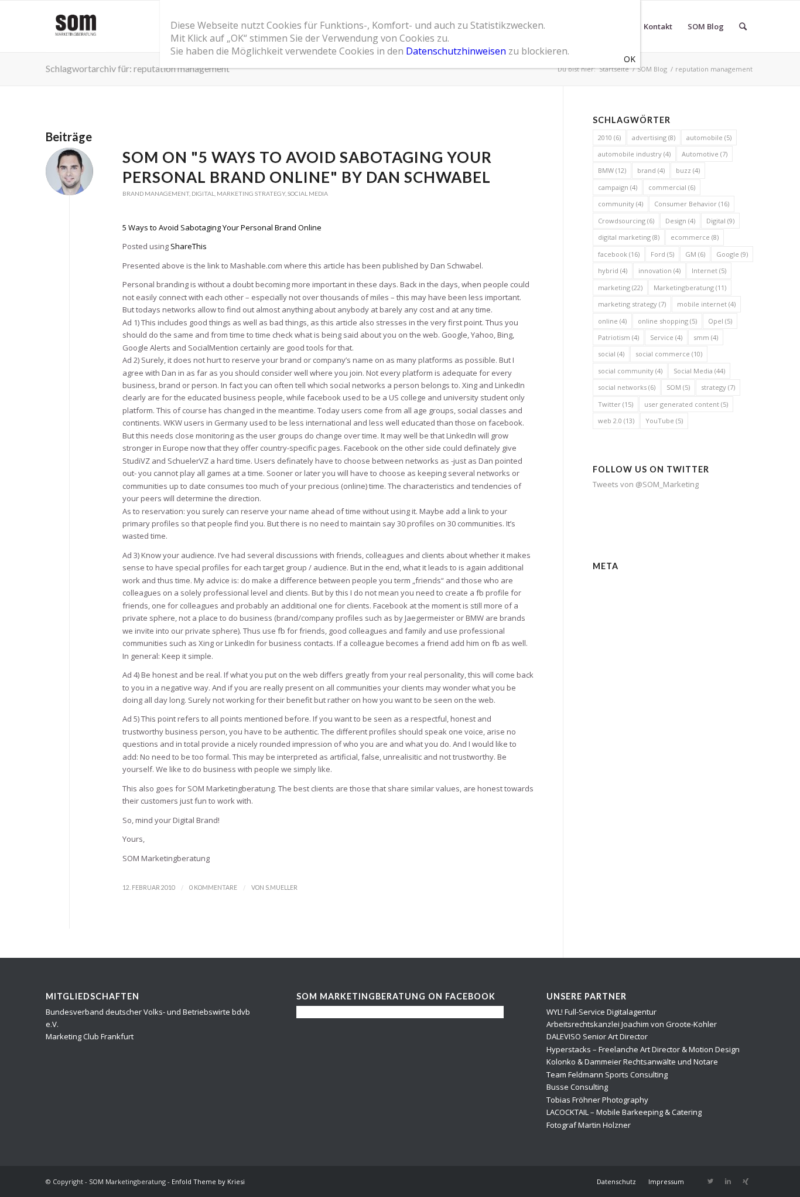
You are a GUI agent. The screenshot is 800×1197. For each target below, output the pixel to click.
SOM (678, 387)
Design (680, 220)
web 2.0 (616, 420)
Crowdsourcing (626, 220)
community (620, 203)
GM (695, 254)
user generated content (686, 404)
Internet (709, 270)
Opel (720, 321)
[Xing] (745, 1181)
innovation (659, 270)
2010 (609, 137)
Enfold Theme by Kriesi (208, 1181)
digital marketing (628, 237)
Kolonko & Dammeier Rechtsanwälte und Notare (632, 1061)
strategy (718, 387)
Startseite (614, 68)
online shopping (667, 321)
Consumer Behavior (691, 203)
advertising (653, 137)
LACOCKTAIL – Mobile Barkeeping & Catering (624, 1112)
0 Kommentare (213, 887)
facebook (619, 254)
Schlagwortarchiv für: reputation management (138, 68)
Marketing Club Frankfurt (90, 1036)
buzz (688, 170)
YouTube (664, 420)
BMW (612, 170)
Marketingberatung (690, 287)
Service (666, 337)
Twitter (615, 404)
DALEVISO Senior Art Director (597, 1036)
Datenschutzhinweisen (456, 51)
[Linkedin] (728, 1181)
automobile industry (634, 153)
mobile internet (706, 304)
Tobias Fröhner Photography (597, 1099)
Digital (203, 193)
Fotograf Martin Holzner (588, 1125)
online (612, 321)
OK (629, 58)
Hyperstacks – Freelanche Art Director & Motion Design (643, 1049)
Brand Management (155, 193)
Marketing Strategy (251, 193)
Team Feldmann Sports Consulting (607, 1074)
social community (630, 370)
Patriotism (618, 337)
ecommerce (695, 237)
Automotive (704, 153)
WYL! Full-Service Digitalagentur (601, 1011)
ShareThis (188, 246)
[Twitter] (710, 1181)
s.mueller (281, 887)
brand (651, 170)
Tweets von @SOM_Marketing (646, 484)
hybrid (612, 270)
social (611, 353)
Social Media (308, 193)
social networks (626, 387)
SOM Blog (652, 68)
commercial (671, 187)
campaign (617, 187)
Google (732, 254)
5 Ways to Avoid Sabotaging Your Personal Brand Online (222, 227)
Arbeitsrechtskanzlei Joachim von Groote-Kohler (631, 1024)
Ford (662, 254)
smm (705, 337)
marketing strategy (632, 304)
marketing (620, 287)
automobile (708, 137)
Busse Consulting (577, 1087)
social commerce (668, 353)
